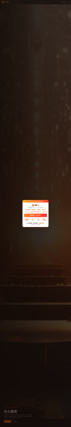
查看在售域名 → (42, 223)
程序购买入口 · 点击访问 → (35, 215)
